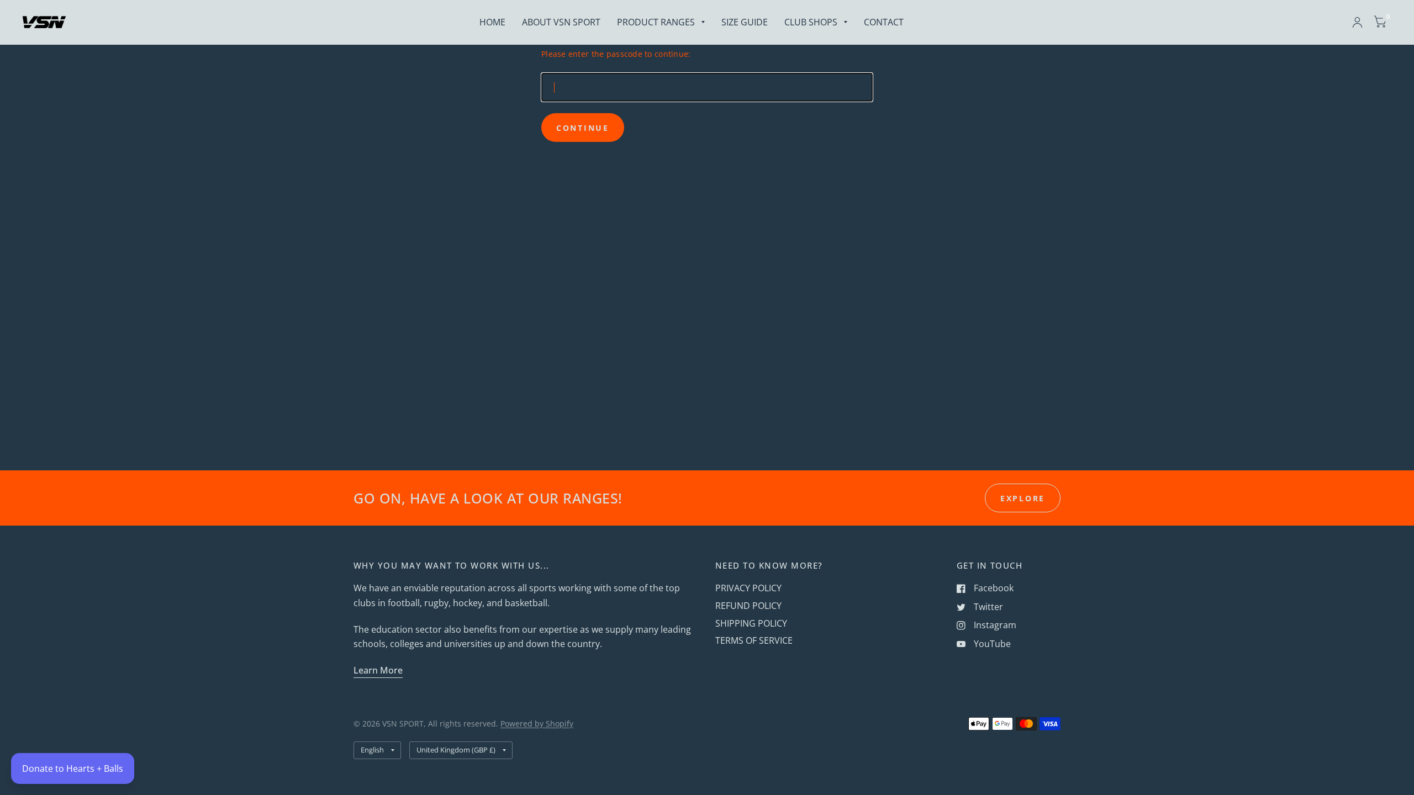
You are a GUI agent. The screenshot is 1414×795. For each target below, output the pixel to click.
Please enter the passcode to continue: (615, 54)
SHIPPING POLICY (751, 623)
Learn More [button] (378, 670)
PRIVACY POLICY (748, 588)
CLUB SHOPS (810, 22)
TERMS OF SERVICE (754, 640)
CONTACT (884, 22)
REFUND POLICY (748, 606)
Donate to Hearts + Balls (72, 768)
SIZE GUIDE (744, 22)
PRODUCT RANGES (656, 22)
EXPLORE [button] (1022, 498)
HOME (492, 22)
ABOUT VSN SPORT (561, 22)
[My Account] (1357, 22)
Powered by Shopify (536, 723)
